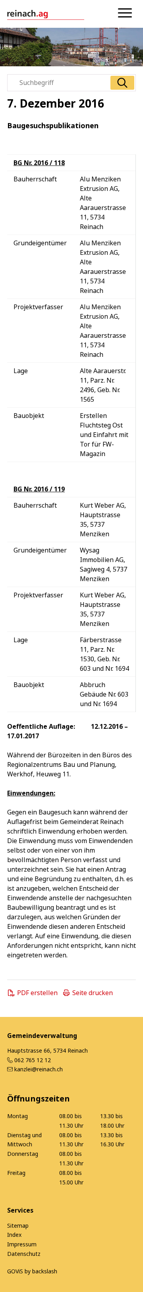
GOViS (15, 1271)
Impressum (22, 1244)
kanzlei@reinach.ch (38, 1069)
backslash (44, 1271)
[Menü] (125, 13)
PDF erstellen (37, 992)
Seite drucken (92, 992)
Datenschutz (24, 1253)
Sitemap (18, 1225)
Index (14, 1234)
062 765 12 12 (32, 1060)
